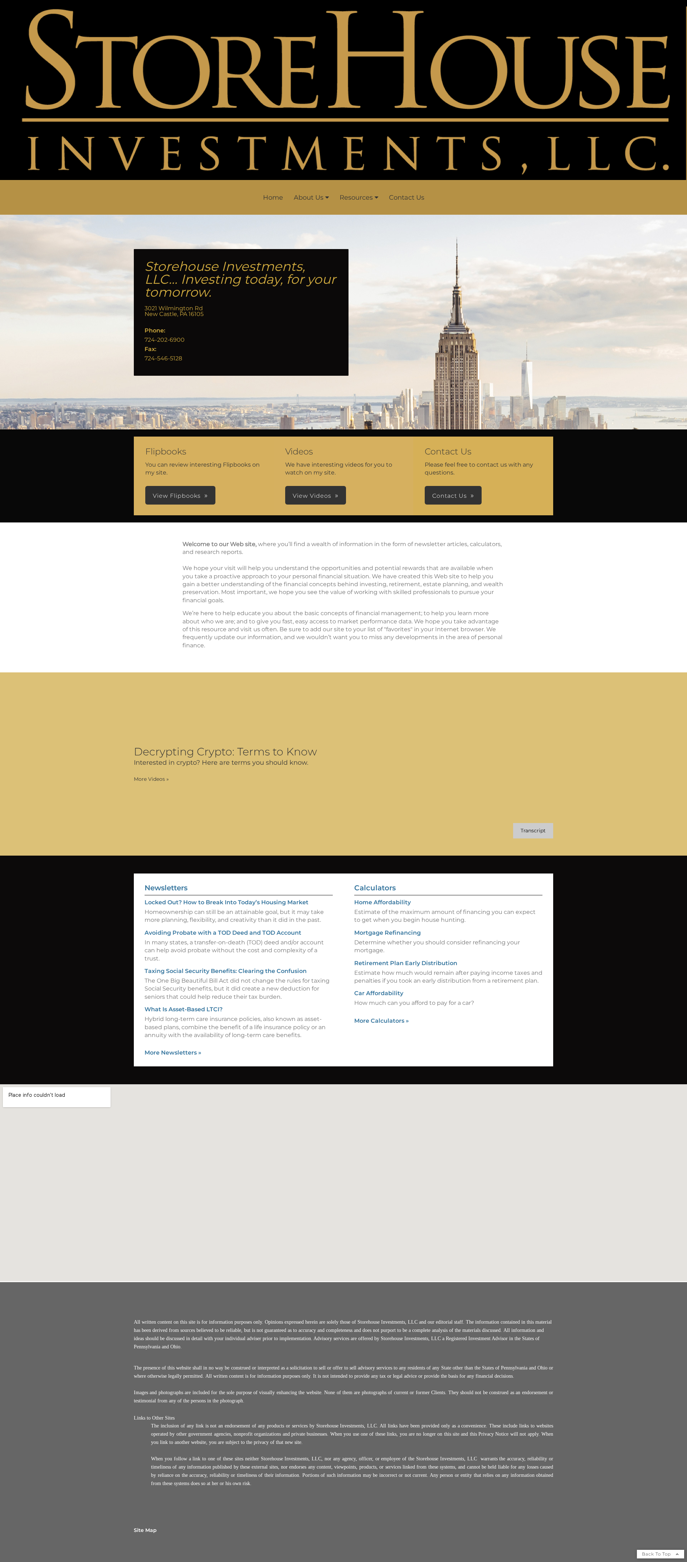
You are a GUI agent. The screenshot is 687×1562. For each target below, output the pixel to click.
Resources (356, 197)
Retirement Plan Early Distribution (405, 963)
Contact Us (406, 197)
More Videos (151, 779)
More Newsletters (173, 1052)
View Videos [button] (312, 495)
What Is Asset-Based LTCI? (184, 1009)
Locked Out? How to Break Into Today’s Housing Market (226, 902)
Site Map (145, 1530)
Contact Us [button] (449, 495)
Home (273, 197)
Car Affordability (378, 993)
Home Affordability (382, 902)
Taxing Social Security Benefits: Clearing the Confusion (226, 971)
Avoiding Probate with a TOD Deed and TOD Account (223, 932)
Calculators (375, 888)
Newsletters (166, 888)
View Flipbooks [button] (177, 495)
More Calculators (381, 1020)
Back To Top (657, 1554)
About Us (308, 197)
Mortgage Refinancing (387, 932)
